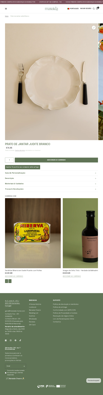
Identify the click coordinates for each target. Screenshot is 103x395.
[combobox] (57, 200)
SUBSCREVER (69, 211)
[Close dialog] (84, 175)
